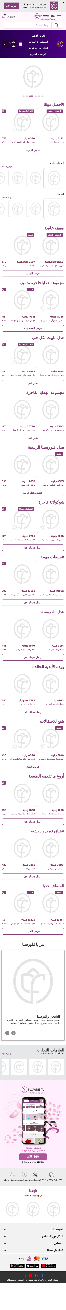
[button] (42, 96)
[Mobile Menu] (58, 17)
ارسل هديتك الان (33, 547)
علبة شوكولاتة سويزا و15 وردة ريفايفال (19, 540)
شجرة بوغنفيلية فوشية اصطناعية (50, 375)
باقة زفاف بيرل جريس (25, 649)
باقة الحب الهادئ (57, 142)
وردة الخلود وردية (28, 704)
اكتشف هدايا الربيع (33, 492)
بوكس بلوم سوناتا (27, 485)
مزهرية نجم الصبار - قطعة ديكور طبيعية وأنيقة (44, 814)
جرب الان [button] (11, 5)
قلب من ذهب (29, 868)
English (10, 17)
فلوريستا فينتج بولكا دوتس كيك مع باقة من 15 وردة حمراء (40, 759)
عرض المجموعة (33, 328)
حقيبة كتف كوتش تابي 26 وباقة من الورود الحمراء (43, 923)
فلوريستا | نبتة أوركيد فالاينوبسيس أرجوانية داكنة (43, 265)
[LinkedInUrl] (24, 1275)
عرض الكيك (33, 766)
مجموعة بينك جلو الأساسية (52, 430)
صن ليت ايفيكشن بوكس (53, 485)
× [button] (63, 2)
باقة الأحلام (30, 265)
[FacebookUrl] (42, 1275)
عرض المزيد (33, 149)
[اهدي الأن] (33, 76)
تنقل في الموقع (52, 1236)
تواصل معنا (55, 1250)
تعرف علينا (56, 1229)
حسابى (58, 1243)
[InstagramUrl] (36, 1275)
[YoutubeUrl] (30, 1275)
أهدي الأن (33, 383)
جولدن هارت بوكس (56, 868)
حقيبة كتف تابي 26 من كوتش (23, 923)
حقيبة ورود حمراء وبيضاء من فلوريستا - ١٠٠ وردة (43, 594)
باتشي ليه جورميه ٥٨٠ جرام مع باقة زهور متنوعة (44, 540)
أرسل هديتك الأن (33, 657)
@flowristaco (31, 1195)
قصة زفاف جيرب (56, 649)
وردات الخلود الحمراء (55, 704)
